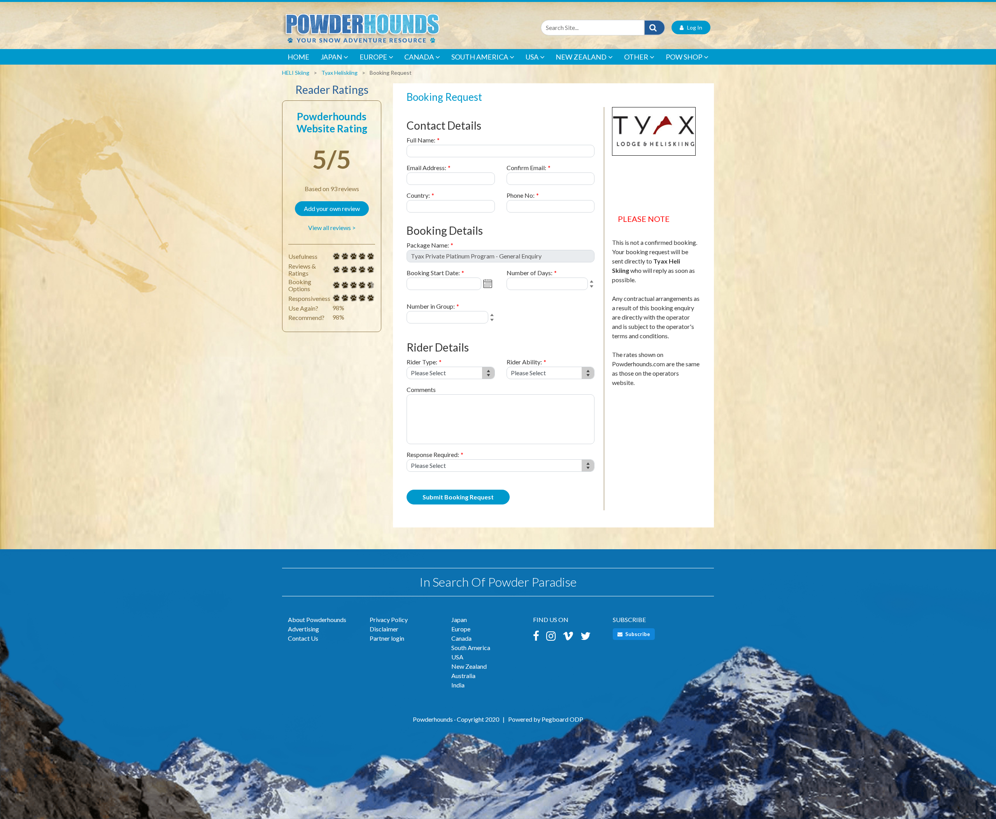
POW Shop (684, 57)
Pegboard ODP (562, 719)
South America (479, 57)
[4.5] (336, 285)
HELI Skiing (295, 72)
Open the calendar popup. (488, 283)
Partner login (387, 638)
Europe (373, 57)
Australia (463, 675)
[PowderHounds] (387, 27)
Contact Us (303, 638)
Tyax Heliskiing (339, 72)
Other (636, 57)
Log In (693, 27)
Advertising (303, 629)
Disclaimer (384, 629)
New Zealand (581, 57)
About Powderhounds (317, 619)
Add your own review (332, 208)
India (458, 685)
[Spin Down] (593, 287)
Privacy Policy (389, 619)
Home (298, 57)
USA (532, 57)
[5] (336, 256)
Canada (419, 57)
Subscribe (637, 634)
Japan (331, 57)
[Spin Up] (593, 282)
